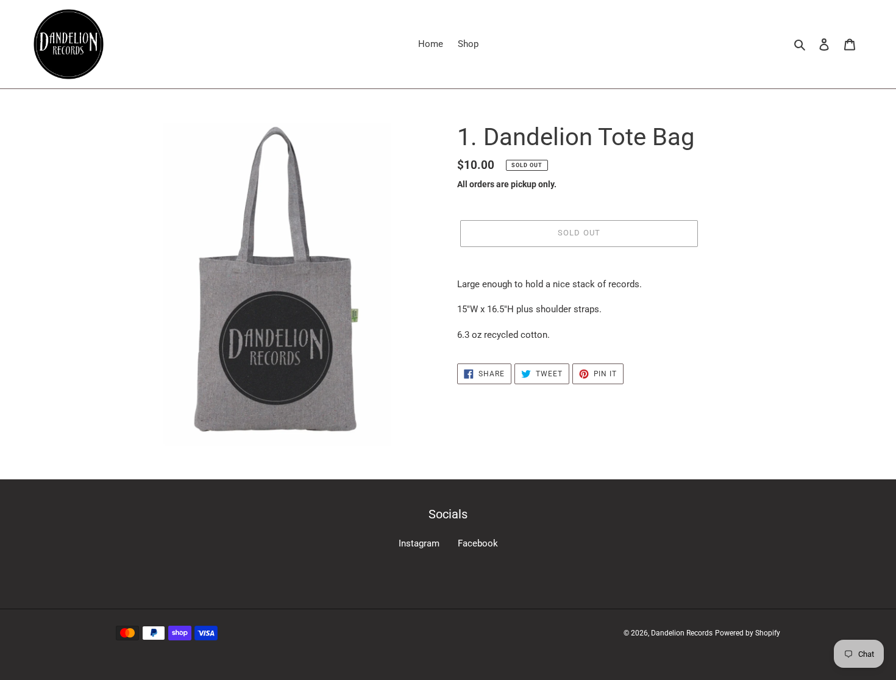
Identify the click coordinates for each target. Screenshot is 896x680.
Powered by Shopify (747, 633)
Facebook (478, 543)
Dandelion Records (682, 633)
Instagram (419, 543)
